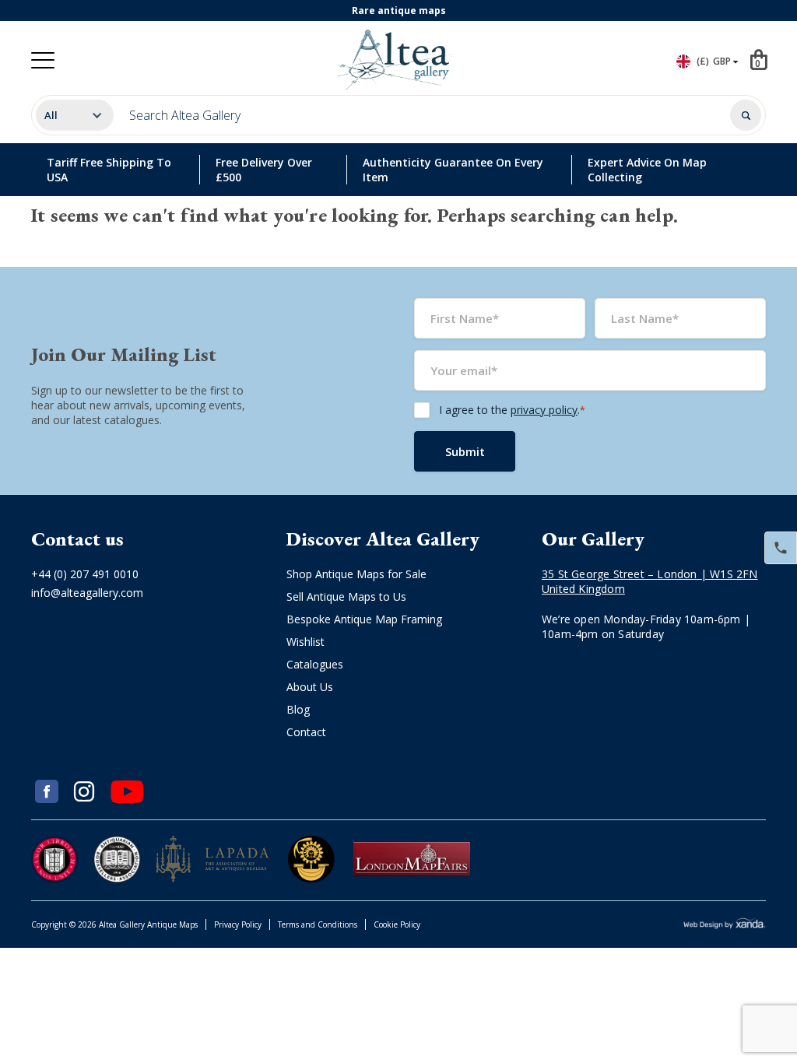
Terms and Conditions (317, 924)
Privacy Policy (238, 924)
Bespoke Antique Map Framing (364, 619)
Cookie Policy (397, 924)
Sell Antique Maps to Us (346, 596)
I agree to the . (512, 409)
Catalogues (314, 664)
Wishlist (305, 641)
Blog (298, 709)
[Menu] (42, 60)
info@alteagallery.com (87, 592)
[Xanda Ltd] (724, 924)
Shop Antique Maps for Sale (356, 574)
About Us (309, 686)
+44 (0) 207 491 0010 (85, 574)
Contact (306, 731)
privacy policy (544, 409)
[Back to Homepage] (395, 60)
